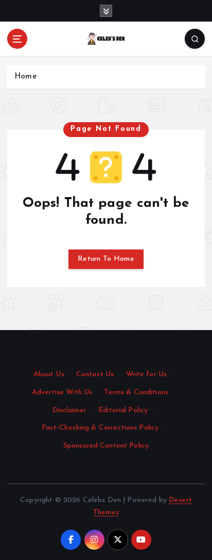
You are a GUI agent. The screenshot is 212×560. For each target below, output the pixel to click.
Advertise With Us (62, 392)
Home (25, 77)
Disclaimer (69, 410)
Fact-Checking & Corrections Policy (100, 428)
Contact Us (95, 374)
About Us (48, 374)
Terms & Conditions (136, 392)
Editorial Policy (123, 410)
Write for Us (146, 374)
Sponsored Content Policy (106, 446)
